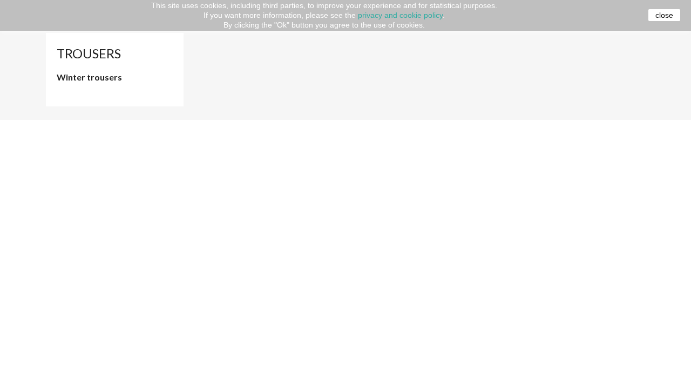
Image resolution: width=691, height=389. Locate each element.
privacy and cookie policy (400, 15)
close (664, 15)
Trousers (89, 53)
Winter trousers (89, 77)
